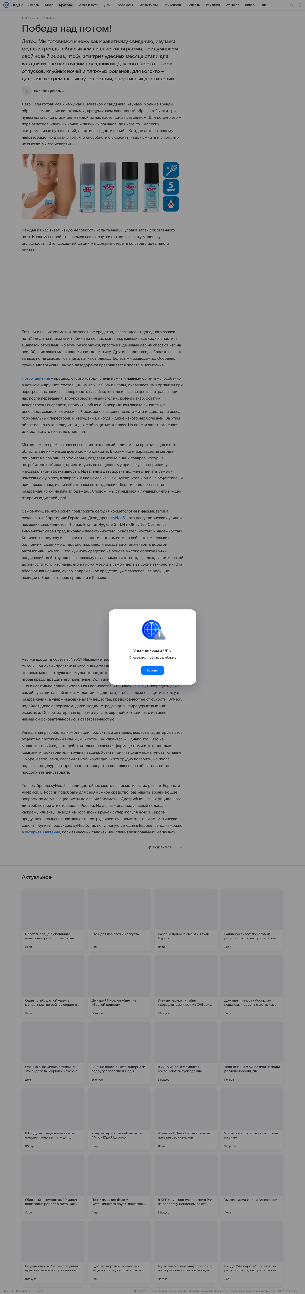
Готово (152, 670)
